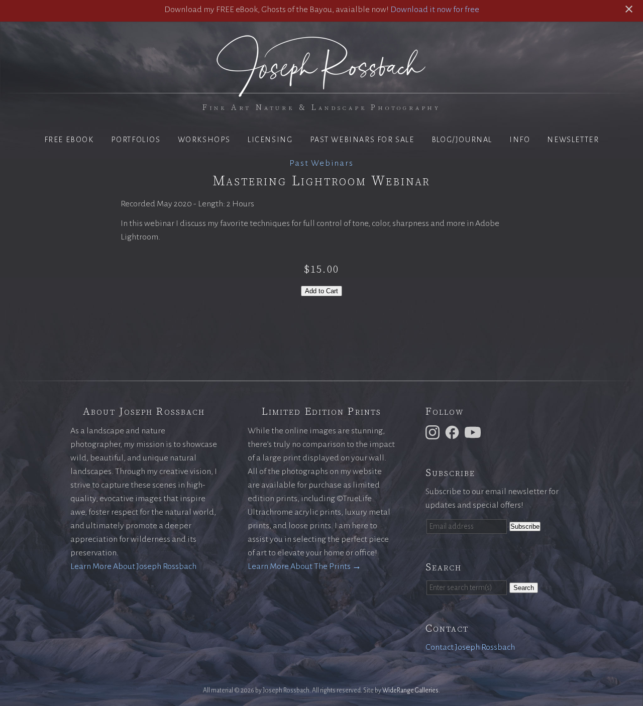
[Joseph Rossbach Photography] (321, 90)
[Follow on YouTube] (474, 431)
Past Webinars (321, 163)
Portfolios (136, 140)
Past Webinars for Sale (362, 140)
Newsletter (573, 140)
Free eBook (69, 140)
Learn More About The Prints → (304, 566)
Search (523, 588)
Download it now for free (434, 9)
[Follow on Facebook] (453, 431)
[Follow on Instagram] (434, 431)
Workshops (204, 140)
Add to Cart (321, 291)
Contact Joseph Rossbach (470, 647)
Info (519, 140)
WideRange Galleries (410, 690)
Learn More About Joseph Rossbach (133, 566)
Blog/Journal (462, 140)
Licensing (270, 140)
